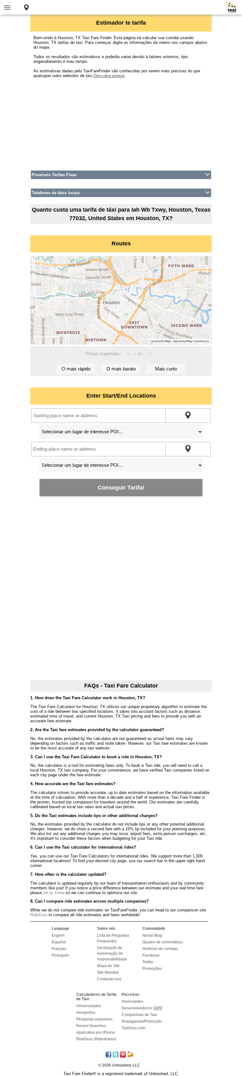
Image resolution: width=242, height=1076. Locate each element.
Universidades (88, 1006)
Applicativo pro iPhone (95, 1032)
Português (60, 955)
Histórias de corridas (160, 949)
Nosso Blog (152, 935)
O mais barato (121, 368)
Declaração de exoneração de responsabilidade (112, 953)
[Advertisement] (121, 122)
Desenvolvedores (137, 1008)
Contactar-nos (109, 979)
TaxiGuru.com (133, 1028)
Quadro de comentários (162, 942)
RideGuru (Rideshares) (96, 1039)
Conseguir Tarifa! (121, 487)
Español (59, 942)
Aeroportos (85, 1012)
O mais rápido (75, 368)
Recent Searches (91, 1026)
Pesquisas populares (94, 1019)
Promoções (152, 968)
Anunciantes (132, 1001)
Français (59, 949)
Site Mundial (107, 972)
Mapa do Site (108, 966)
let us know (53, 892)
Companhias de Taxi (139, 1015)
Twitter (147, 962)
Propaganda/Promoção (142, 1021)
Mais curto (166, 368)
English (58, 935)
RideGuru (38, 914)
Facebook (150, 955)
